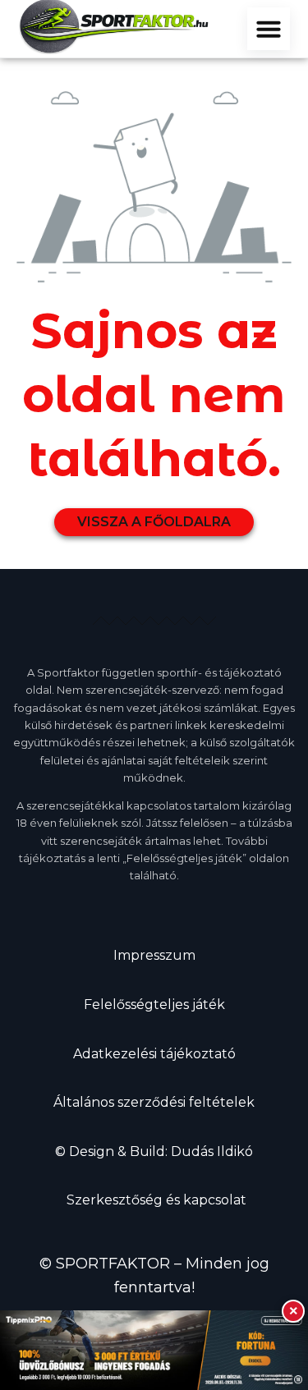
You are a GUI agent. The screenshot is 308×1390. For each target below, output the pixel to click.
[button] (268, 28)
